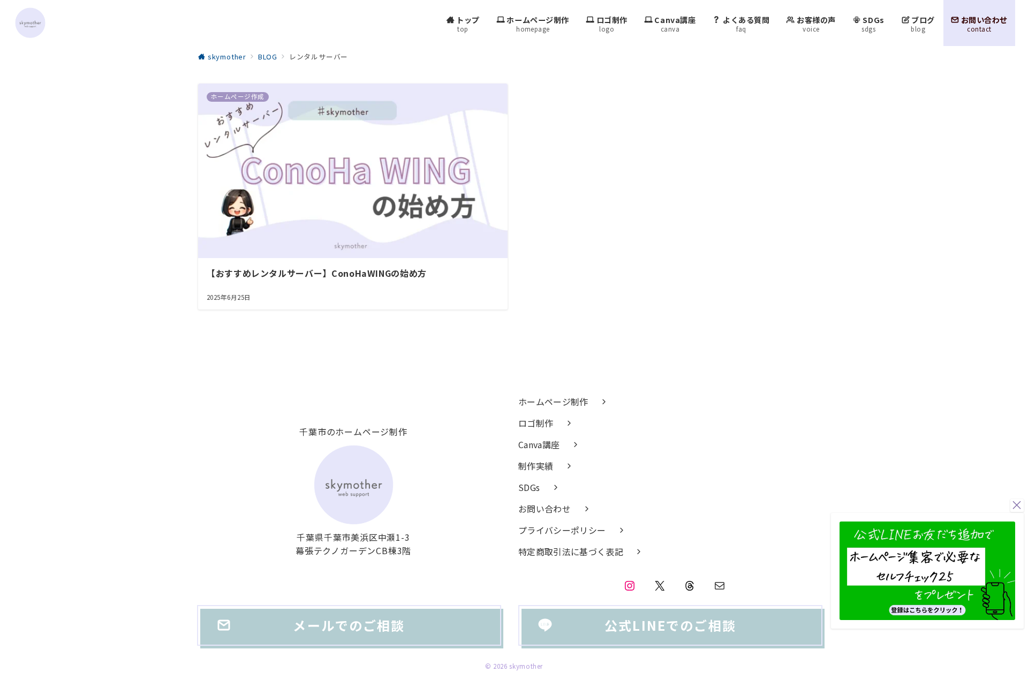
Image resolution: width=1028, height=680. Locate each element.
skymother (526, 666)
